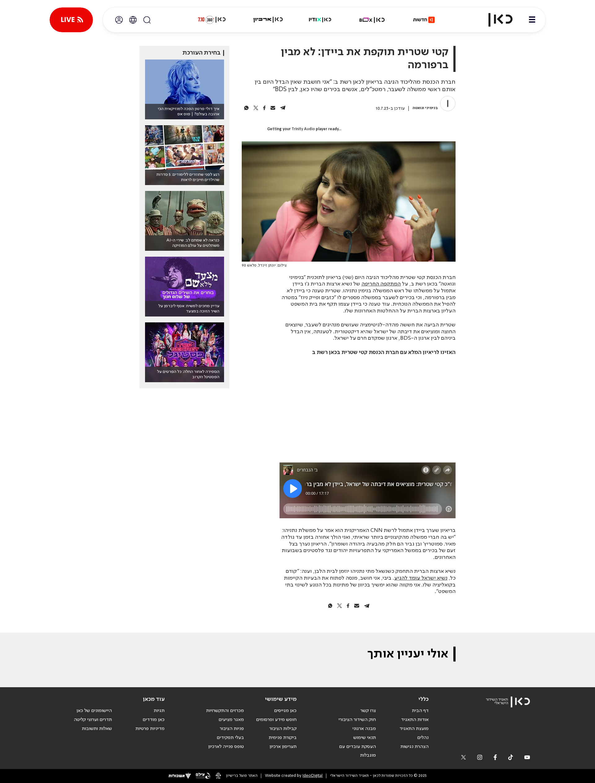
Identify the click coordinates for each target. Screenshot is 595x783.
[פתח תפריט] (532, 19)
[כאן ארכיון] (268, 20)
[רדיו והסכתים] (320, 20)
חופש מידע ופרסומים (276, 719)
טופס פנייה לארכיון (226, 746)
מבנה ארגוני (364, 728)
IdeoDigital (312, 776)
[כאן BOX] (372, 20)
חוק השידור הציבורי (357, 719)
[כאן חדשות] (424, 20)
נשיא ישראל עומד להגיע (420, 578)
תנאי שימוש (364, 737)
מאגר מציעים (231, 719)
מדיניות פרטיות (150, 728)
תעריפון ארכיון (283, 746)
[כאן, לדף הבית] (495, 20)
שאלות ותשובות (97, 728)
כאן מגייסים (285, 710)
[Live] (71, 19)
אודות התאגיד (415, 719)
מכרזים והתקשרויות (225, 710)
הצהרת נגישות (414, 746)
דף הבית (420, 710)
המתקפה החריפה (381, 284)
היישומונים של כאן (94, 710)
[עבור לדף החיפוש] (147, 20)
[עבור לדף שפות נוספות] (133, 20)
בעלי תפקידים (230, 737)
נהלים (423, 737)
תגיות (159, 710)
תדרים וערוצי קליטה (93, 719)
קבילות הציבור (283, 728)
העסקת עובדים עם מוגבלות (357, 751)
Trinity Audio (303, 129)
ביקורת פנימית (283, 737)
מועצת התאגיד (414, 728)
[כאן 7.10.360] (211, 20)
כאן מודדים (154, 719)
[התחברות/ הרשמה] (119, 20)
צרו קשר (368, 710)
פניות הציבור (232, 728)
